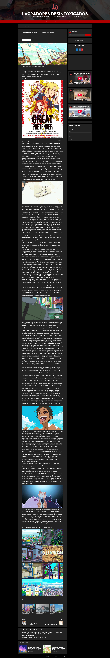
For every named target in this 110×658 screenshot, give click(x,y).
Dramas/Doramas (43, 21)
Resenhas (51, 21)
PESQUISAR (73, 31)
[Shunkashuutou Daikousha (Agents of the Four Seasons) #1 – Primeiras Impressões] (47, 649)
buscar (88, 34)
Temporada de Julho (40, 617)
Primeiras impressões (27, 21)
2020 (26, 617)
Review (36, 21)
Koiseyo (70, 139)
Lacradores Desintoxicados (55, 14)
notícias (57, 21)
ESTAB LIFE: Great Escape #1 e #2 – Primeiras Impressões (28, 613)
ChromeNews (58, 656)
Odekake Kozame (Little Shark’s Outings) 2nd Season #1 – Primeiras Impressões (34, 648)
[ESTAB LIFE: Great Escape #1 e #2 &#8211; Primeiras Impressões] (28, 608)
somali (70, 131)
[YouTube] (82, 49)
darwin (70, 134)
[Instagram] (80, 49)
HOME (19, 21)
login (32, 637)
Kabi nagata (71, 129)
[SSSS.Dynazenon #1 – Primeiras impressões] (56, 608)
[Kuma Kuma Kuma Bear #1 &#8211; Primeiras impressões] (42, 608)
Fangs (70, 136)
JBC (73, 21)
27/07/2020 (32, 35)
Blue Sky (81, 40)
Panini (69, 21)
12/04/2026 (31, 651)
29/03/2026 (55, 651)
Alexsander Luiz (26, 35)
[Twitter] (77, 49)
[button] (91, 22)
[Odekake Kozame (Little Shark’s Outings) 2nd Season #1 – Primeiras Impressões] (23, 649)
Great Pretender (33, 617)
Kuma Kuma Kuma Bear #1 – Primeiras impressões (41, 613)
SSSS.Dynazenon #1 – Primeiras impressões (55, 613)
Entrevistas (64, 21)
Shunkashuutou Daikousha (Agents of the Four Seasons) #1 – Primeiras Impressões (58, 648)
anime (29, 617)
